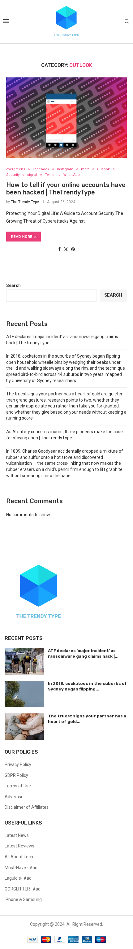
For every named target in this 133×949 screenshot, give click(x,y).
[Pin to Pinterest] (73, 249)
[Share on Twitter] (66, 249)
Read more (21, 236)
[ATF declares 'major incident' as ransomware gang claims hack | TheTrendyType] (24, 661)
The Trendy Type (25, 202)
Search (13, 285)
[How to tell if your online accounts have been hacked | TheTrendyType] (66, 117)
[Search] (127, 21)
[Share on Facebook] (59, 249)
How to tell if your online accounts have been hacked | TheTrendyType (66, 188)
